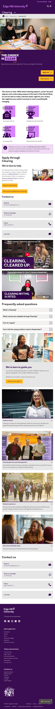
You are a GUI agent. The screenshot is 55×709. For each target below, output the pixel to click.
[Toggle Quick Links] (15, 13)
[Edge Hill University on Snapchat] (15, 622)
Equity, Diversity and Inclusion (11, 658)
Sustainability (7, 660)
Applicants (6, 640)
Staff (49, 1)
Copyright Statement (38, 706)
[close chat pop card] (51, 700)
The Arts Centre (8, 652)
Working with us (7, 662)
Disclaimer (28, 703)
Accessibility (7, 706)
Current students (42, 1)
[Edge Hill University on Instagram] (8, 622)
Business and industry (9, 642)
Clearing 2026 (22, 16)
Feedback (14, 706)
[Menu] (50, 6)
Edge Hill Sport (7, 654)
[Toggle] (51, 310)
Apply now (46, 72)
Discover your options (14, 381)
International (7, 632)
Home (6, 16)
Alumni (5, 636)
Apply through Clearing (10, 185)
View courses (45, 79)
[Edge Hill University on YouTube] (12, 622)
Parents (6, 634)
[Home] (15, 7)
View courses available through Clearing (15, 191)
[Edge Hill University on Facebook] (5, 622)
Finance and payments (9, 656)
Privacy (34, 703)
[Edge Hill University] (9, 612)
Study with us (13, 16)
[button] (46, 701)
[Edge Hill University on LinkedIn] (19, 622)
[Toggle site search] (48, 6)
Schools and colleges (9, 638)
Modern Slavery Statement (24, 706)
